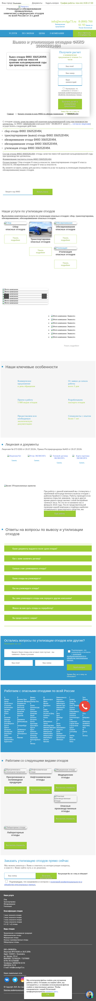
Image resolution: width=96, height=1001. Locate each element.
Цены (42, 33)
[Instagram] (23, 982)
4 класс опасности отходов (13, 922)
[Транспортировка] (40, 229)
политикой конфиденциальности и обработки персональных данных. (70, 94)
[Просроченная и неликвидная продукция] (15, 770)
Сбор (5, 900)
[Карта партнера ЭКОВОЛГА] (81, 458)
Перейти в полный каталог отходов (73, 192)
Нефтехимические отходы (12, 935)
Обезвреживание (9, 904)
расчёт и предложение (70, 104)
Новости (36, 40)
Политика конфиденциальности (14, 990)
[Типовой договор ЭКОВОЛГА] (59, 458)
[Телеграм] (15, 982)
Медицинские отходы (11, 938)
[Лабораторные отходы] (15, 827)
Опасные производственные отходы (16, 940)
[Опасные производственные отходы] (65, 798)
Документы (37, 3)
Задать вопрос (52, 3)
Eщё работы (60, 513)
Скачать (14, 461)
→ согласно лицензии (80, 124)
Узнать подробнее (15, 239)
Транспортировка (9, 902)
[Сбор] (15, 223)
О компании (57, 33)
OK (48, 994)
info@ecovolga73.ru (63, 21)
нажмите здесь (51, 991)
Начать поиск (42, 192)
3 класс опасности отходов (13, 920)
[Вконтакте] (7, 982)
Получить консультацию (46, 877)
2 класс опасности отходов (13, 918)
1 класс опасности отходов (12, 915)
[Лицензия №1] (14, 456)
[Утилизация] (65, 248)
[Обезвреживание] (65, 223)
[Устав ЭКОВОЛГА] (37, 456)
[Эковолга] (23, 7)
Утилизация (8, 906)
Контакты (52, 40)
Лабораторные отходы (11, 942)
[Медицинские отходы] (65, 769)
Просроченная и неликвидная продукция (18, 933)
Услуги (13, 33)
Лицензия (20, 40)
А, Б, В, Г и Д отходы (11, 924)
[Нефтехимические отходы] (40, 770)
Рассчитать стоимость (84, 34)
